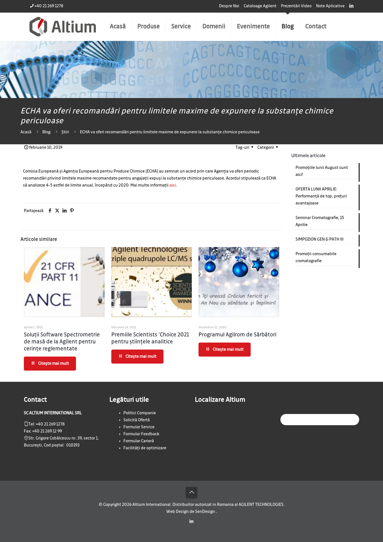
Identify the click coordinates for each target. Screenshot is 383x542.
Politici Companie (139, 413)
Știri (65, 132)
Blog (46, 132)
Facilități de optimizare (144, 448)
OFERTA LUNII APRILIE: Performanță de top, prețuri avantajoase (321, 196)
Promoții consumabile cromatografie (316, 257)
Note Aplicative (330, 6)
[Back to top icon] (191, 493)
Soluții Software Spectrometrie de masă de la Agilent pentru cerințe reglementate (62, 342)
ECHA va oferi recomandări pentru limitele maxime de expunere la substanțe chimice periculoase (170, 132)
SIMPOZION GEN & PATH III (319, 239)
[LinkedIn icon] (192, 521)
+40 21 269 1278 (48, 6)
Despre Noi (229, 6)
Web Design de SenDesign (191, 512)
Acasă (25, 132)
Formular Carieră (138, 441)
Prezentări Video (296, 6)
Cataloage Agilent (260, 6)
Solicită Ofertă (136, 420)
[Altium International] (62, 27)
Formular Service (138, 427)
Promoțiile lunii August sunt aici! (322, 171)
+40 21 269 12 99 (47, 431)
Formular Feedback (141, 434)
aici (172, 185)
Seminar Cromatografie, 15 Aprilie (320, 221)
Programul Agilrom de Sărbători (237, 335)
